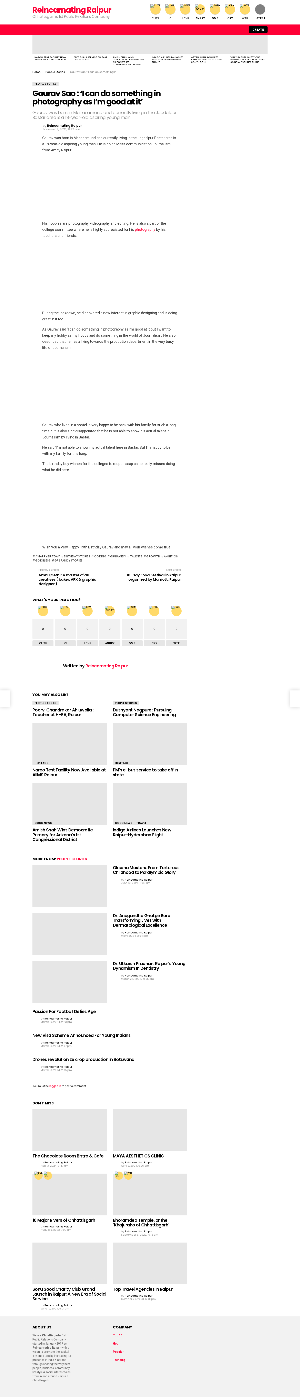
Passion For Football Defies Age (64, 1011)
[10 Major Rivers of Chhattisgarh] (69, 1194)
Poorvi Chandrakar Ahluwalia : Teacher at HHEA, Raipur (63, 712)
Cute (155, 18)
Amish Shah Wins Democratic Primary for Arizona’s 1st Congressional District (128, 60)
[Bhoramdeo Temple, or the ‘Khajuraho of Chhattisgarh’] (150, 1194)
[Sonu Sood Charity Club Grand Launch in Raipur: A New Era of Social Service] (69, 1263)
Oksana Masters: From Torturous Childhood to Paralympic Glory (146, 870)
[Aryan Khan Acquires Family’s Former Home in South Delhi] (208, 44)
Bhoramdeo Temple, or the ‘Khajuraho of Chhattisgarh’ (141, 1222)
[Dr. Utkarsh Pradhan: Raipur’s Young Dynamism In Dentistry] (69, 982)
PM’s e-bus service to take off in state (90, 58)
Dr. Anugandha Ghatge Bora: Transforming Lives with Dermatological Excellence (142, 920)
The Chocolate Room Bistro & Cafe (67, 1156)
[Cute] (48, 1176)
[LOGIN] (241, 29)
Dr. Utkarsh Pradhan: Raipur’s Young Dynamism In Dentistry (149, 966)
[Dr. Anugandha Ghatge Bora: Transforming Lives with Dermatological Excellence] (69, 934)
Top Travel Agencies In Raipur (143, 1289)
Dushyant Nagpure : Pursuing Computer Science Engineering (144, 712)
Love (185, 18)
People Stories (45, 703)
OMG (215, 18)
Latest (260, 18)
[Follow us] (224, 29)
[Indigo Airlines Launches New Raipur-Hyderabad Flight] (169, 44)
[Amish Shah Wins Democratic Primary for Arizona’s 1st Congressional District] (130, 44)
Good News (43, 823)
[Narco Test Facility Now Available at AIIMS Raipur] (52, 44)
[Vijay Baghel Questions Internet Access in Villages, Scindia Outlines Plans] (248, 44)
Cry (230, 18)
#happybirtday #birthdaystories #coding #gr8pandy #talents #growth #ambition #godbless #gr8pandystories (105, 558)
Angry (200, 18)
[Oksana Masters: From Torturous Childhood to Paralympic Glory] (69, 886)
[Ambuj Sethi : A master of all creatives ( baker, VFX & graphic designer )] (5, 698)
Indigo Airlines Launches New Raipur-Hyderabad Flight (167, 59)
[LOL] (38, 1176)
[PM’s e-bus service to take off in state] (91, 44)
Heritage (41, 763)
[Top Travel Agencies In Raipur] (150, 1263)
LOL (170, 18)
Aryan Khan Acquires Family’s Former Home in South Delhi (206, 59)
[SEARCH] (233, 29)
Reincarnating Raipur (71, 10)
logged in (55, 1086)
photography (145, 229)
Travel (141, 823)
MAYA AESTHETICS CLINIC (138, 1156)
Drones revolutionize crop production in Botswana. (83, 1059)
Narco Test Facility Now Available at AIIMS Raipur (50, 58)
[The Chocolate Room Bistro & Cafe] (69, 1130)
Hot (115, 1343)
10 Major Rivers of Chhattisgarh (63, 1220)
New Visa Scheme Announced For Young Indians (81, 1035)
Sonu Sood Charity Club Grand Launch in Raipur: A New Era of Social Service (69, 1294)
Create (258, 30)
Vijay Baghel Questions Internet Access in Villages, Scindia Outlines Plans (247, 59)
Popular (118, 1351)
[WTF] (128, 1176)
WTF (245, 18)
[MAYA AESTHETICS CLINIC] (150, 1130)
